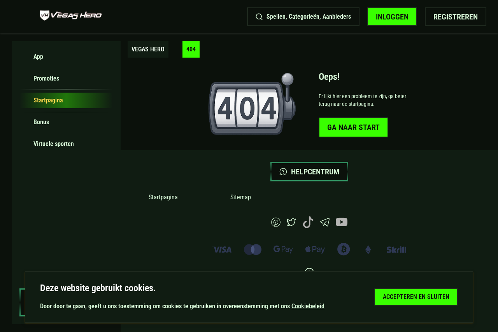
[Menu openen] (22, 17)
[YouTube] (341, 226)
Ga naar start (353, 127)
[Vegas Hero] (71, 16)
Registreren (455, 16)
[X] (291, 224)
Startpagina (163, 197)
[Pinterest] (276, 224)
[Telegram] (325, 224)
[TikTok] (308, 226)
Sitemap (240, 197)
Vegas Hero (148, 49)
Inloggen (392, 16)
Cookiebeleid (307, 306)
